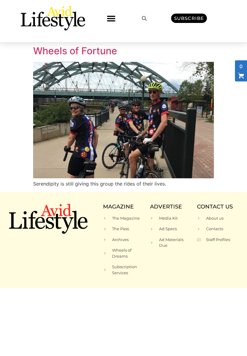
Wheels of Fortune (75, 51)
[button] (111, 18)
